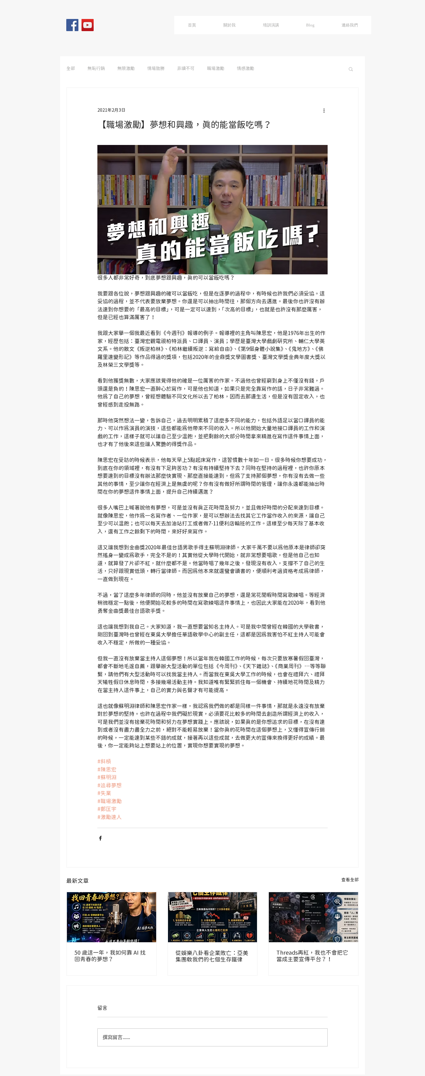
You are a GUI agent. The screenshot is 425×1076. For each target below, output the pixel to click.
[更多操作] (324, 110)
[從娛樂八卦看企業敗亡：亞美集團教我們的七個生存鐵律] (212, 917)
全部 (70, 68)
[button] (351, 68)
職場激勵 (215, 68)
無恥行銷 (96, 68)
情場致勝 (156, 68)
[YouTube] (88, 25)
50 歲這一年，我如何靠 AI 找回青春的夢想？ (110, 956)
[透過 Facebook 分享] (100, 838)
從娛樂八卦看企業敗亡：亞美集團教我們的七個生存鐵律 (211, 956)
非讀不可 (185, 68)
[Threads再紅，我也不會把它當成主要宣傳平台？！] (313, 917)
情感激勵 (245, 68)
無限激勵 (126, 68)
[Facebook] (72, 25)
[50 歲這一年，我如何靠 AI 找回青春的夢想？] (111, 917)
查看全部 (350, 880)
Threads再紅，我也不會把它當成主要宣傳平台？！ (312, 956)
